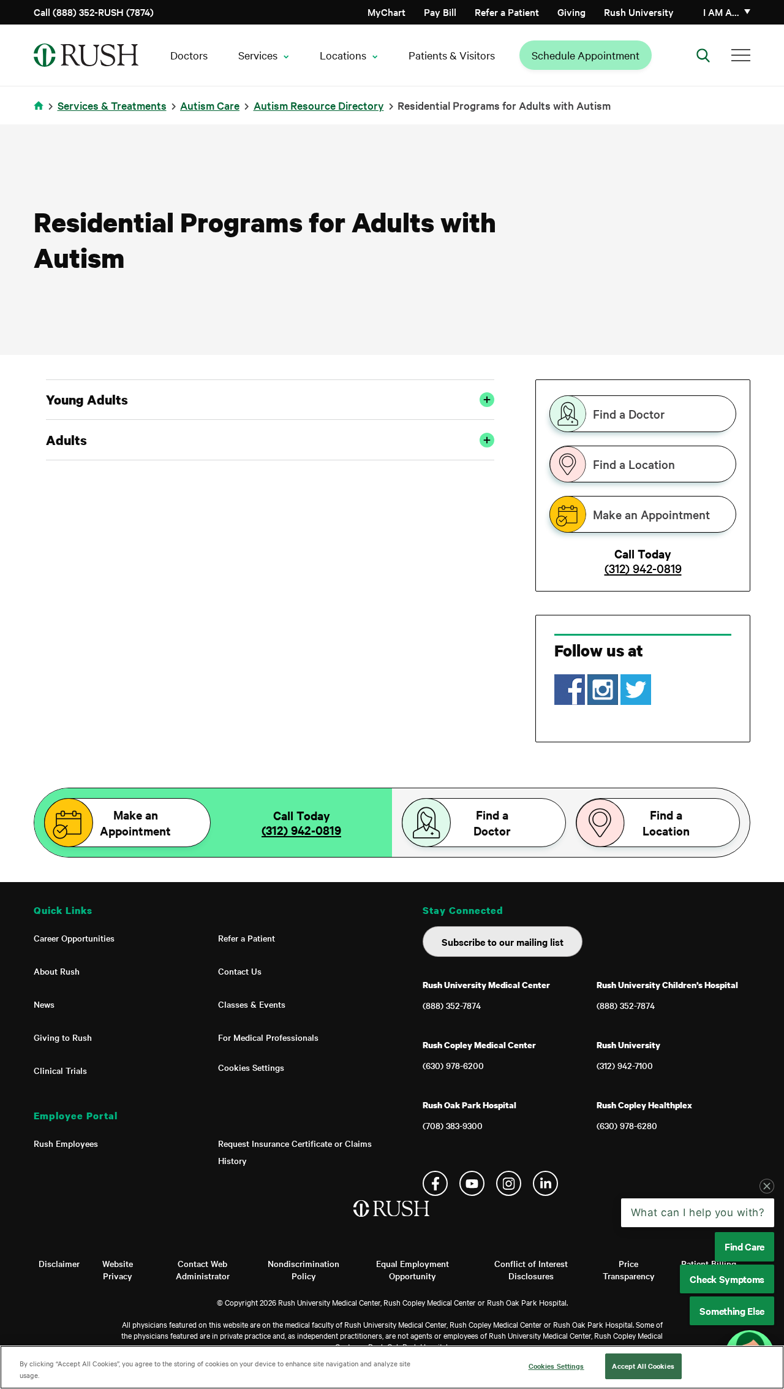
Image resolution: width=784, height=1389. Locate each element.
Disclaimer (59, 1263)
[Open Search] (703, 55)
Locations (343, 55)
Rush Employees (66, 1143)
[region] (392, 1367)
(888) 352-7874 (452, 1005)
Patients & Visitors (452, 55)
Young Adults (87, 399)
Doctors (189, 55)
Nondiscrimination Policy (303, 1269)
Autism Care (209, 105)
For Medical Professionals (268, 1037)
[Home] (392, 1221)
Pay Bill (440, 11)
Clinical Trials (60, 1070)
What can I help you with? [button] (698, 1212)
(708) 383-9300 (453, 1125)
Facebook (435, 1183)
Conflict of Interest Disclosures (531, 1269)
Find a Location (634, 464)
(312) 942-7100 (625, 1065)
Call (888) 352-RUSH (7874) (94, 11)
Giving (571, 11)
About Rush (57, 971)
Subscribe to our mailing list (503, 941)
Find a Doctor (629, 414)
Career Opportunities (74, 938)
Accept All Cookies (643, 1366)
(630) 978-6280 (627, 1125)
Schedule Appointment (585, 55)
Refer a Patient (507, 11)
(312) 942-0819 (643, 568)
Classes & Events (251, 1004)
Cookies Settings (251, 1067)
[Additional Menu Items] (740, 55)
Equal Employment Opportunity (412, 1269)
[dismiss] (767, 1186)
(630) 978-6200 (453, 1065)
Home (41, 113)
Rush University (639, 11)
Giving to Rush (63, 1037)
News (44, 1004)
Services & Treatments (112, 105)
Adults (66, 440)
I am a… (721, 11)
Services (257, 55)
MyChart (386, 11)
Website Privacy (117, 1269)
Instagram (508, 1183)
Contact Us (240, 971)
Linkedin (545, 1183)
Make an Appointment (651, 514)
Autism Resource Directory (319, 105)
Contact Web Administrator (203, 1269)
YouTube (471, 1183)
